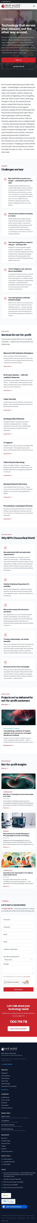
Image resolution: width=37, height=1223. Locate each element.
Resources (4, 1138)
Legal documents (21, 1218)
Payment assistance (11, 1218)
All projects (4, 704)
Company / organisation (10, 949)
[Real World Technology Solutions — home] (10, 6)
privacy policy (27, 976)
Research (4, 1148)
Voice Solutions (5, 1076)
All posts (3, 768)
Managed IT (4, 1073)
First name (7, 919)
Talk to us (18, 60)
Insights (3, 1146)
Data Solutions (5, 1078)
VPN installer (6, 1164)
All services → (5, 1089)
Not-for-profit (5, 1100)
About (28, 1218)
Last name (7, 927)
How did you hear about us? (11, 956)
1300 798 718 (6, 1)
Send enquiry (18, 989)
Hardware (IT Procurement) (8, 1086)
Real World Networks (7, 1129)
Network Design (5, 1083)
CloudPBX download (9, 1162)
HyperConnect (5, 1116)
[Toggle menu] (34, 6)
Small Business (5, 1097)
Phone (5, 942)
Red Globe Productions (7, 1125)
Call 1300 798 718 (18, 66)
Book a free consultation (18, 1029)
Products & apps (5, 1141)
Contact (33, 1218)
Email (5, 934)
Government (4, 1105)
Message (6, 964)
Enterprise (4, 1102)
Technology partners (7, 1151)
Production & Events (6, 1108)
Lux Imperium (5, 1120)
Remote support (7, 1159)
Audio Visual (4, 1081)
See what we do (5, 1143)
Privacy (3, 1218)
